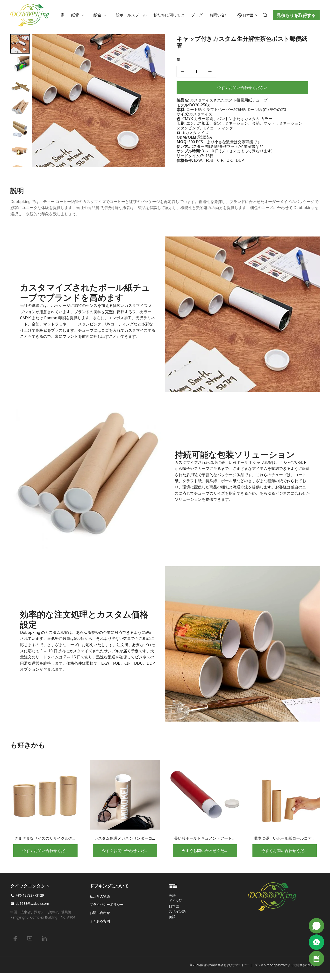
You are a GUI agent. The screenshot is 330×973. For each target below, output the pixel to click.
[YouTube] (30, 938)
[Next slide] (20, 159)
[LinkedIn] (44, 938)
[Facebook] (15, 938)
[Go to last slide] (20, 42)
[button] (20, 65)
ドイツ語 (175, 900)
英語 (172, 895)
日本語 (174, 906)
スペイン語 (177, 911)
